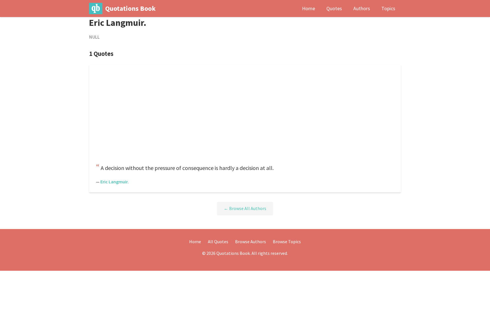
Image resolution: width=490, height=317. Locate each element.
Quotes (334, 8)
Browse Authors (250, 241)
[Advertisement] (245, 116)
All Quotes (218, 241)
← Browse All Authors (245, 208)
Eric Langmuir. (114, 181)
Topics (388, 8)
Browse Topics (287, 241)
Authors (361, 8)
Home (308, 8)
